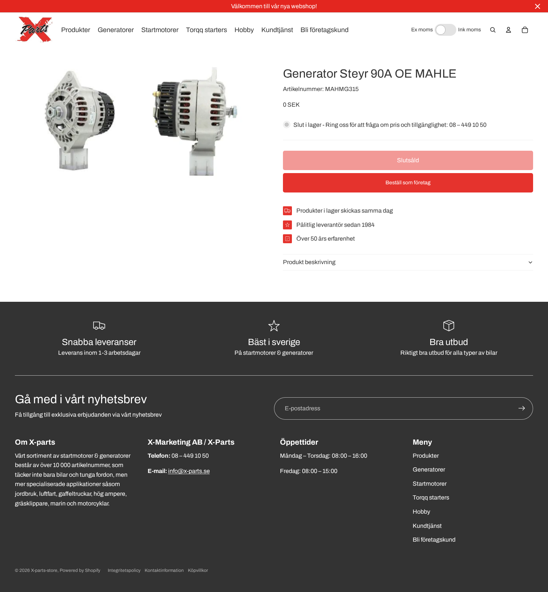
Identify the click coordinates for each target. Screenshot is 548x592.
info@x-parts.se (189, 471)
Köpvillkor (198, 570)
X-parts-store (44, 570)
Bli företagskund (434, 539)
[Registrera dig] (522, 408)
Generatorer (429, 469)
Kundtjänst (427, 526)
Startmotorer (430, 483)
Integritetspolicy (124, 570)
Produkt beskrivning (309, 262)
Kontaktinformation (164, 570)
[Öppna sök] (493, 30)
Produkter (426, 455)
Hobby (421, 511)
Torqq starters (431, 497)
